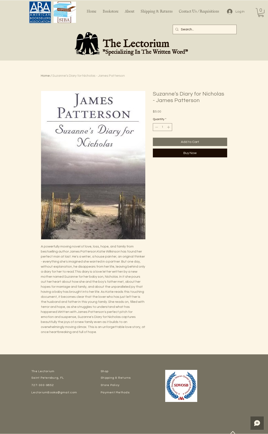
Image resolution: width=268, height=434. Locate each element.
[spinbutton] (162, 127)
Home (45, 75)
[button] (261, 12)
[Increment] (168, 127)
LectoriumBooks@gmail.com (54, 392)
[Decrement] (156, 127)
